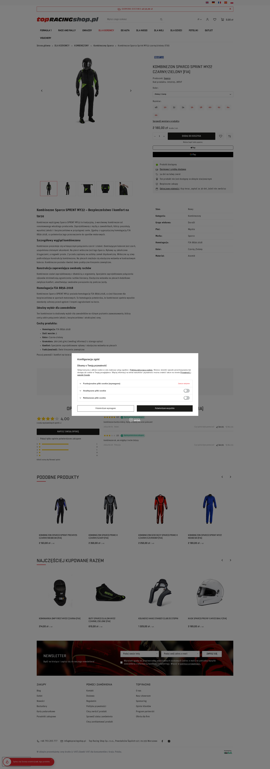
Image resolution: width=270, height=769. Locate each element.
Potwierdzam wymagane (105, 408)
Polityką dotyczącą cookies (141, 370)
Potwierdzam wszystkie (165, 408)
